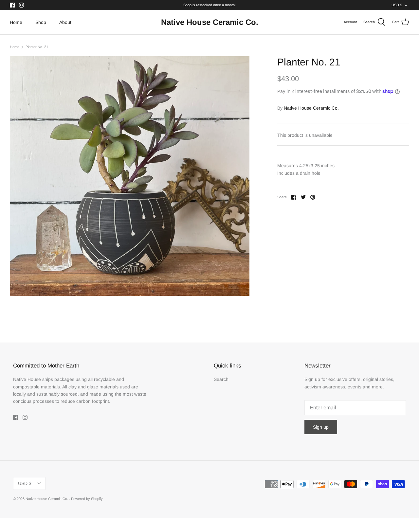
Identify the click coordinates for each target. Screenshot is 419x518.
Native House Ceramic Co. (311, 108)
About (65, 22)
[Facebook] (12, 5)
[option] (129, 176)
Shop (40, 22)
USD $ (397, 5)
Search (221, 379)
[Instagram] (21, 5)
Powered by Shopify (87, 499)
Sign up (321, 427)
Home (16, 22)
